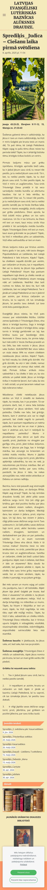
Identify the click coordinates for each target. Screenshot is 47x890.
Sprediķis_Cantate (11, 766)
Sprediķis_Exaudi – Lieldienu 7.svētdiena (22, 751)
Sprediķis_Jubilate (11, 774)
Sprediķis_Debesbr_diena (15, 759)
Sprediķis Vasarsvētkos (14, 744)
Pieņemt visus (23, 872)
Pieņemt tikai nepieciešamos (23, 880)
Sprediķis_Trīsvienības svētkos (17, 736)
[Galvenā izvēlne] (4, 15)
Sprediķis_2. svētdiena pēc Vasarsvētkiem (23, 729)
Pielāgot (23, 864)
